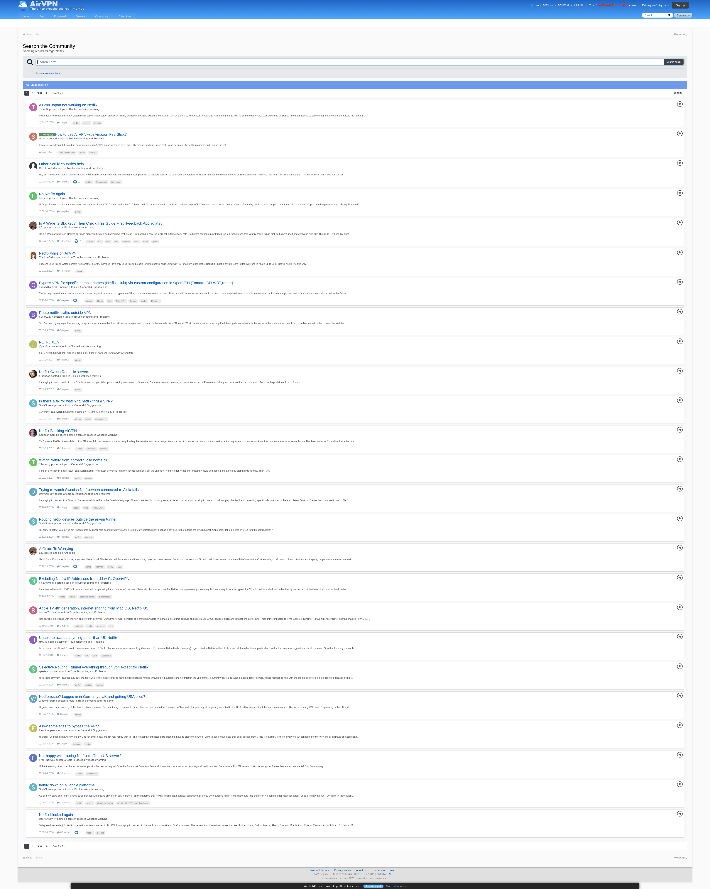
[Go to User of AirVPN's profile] (33, 817)
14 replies (65, 448)
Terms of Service (319, 870)
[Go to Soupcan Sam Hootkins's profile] (33, 433)
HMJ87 (43, 641)
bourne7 (44, 612)
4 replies (64, 181)
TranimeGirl (46, 257)
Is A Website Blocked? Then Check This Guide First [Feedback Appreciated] (101, 223)
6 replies (64, 655)
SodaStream (46, 405)
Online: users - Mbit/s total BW (558, 5)
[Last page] (47, 93)
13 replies (65, 241)
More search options (49, 73)
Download (60, 16)
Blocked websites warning (84, 109)
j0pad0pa (44, 346)
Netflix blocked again (56, 815)
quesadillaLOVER (49, 286)
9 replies (64, 300)
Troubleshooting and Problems (87, 138)
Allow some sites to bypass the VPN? (69, 726)
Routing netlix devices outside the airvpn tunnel (77, 519)
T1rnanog (44, 464)
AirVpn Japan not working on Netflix (68, 105)
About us (361, 870)
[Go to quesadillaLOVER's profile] (33, 285)
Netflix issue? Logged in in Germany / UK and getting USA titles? (92, 697)
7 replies (64, 536)
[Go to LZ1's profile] (33, 225)
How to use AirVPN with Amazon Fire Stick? (91, 134)
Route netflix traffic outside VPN (65, 313)
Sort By (678, 93)
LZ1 (41, 227)
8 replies (64, 418)
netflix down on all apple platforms (67, 785)
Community (102, 16)
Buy (42, 16)
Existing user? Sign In (654, 5)
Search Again (674, 62)
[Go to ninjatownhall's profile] (33, 581)
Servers (80, 16)
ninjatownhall (46, 582)
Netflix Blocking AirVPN (58, 431)
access (628, 5)
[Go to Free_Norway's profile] (33, 758)
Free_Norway (47, 759)
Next (39, 93)
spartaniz (44, 671)
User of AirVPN (47, 818)
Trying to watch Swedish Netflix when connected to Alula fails (89, 490)
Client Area (125, 16)
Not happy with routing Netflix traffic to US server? (80, 756)
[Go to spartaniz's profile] (33, 669)
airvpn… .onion (386, 870)
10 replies (65, 773)
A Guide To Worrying (56, 549)
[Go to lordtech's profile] (33, 196)
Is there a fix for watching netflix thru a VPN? (76, 401)
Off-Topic (69, 552)
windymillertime (48, 700)
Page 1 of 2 (58, 93)
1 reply (63, 122)
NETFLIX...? (49, 342)
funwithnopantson (49, 730)
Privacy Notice (342, 870)
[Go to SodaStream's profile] (33, 403)
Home (25, 16)
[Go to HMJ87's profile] (33, 640)
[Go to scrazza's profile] (33, 137)
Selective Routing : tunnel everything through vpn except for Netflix (93, 667)
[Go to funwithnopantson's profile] (33, 728)
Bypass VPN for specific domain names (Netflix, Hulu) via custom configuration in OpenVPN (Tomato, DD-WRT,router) (136, 283)
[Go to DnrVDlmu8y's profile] (33, 492)
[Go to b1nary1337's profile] (33, 315)
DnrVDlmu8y (46, 493)
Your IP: (602, 5)
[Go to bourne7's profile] (33, 610)
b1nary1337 (46, 316)
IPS (389, 874)
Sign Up (680, 5)
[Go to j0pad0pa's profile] (33, 344)
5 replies (64, 477)
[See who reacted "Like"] (75, 181)
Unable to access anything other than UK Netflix (78, 638)
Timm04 (43, 109)
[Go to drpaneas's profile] (33, 374)
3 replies (64, 211)
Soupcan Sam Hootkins (52, 434)
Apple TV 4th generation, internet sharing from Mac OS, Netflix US (93, 608)
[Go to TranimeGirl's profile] (33, 255)
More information (396, 886)
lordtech (43, 198)
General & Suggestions (93, 286)
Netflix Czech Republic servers (64, 372)
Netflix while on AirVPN (57, 253)
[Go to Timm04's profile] (33, 107)
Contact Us (683, 15)
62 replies (65, 832)
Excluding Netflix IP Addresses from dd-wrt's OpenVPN (84, 579)
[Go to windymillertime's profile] (33, 699)
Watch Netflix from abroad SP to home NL (73, 460)
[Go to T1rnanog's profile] (33, 462)
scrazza (43, 138)
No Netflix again (52, 194)
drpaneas (44, 375)
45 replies (65, 270)
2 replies (64, 389)
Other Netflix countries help (61, 164)
